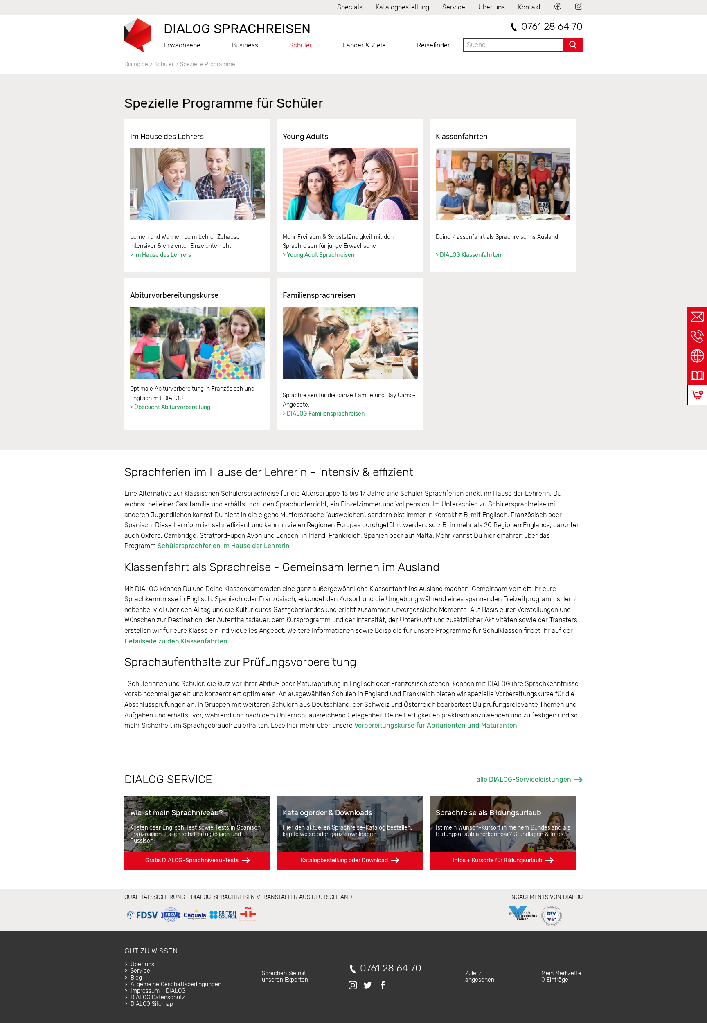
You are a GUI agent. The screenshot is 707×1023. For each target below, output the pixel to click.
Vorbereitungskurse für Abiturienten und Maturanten (435, 725)
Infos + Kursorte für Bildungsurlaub (497, 860)
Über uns (491, 7)
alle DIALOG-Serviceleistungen (524, 779)
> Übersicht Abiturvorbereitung (170, 407)
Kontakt (529, 7)
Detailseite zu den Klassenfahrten (175, 641)
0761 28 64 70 (552, 26)
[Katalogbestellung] (697, 375)
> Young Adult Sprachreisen (318, 255)
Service (453, 7)
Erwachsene (182, 45)
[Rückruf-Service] (697, 336)
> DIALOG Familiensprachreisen (324, 413)
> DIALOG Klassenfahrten (468, 255)
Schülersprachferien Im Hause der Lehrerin (224, 546)
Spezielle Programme (207, 64)
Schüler (300, 45)
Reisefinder (433, 45)
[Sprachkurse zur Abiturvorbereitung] (197, 343)
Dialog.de (136, 64)
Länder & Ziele (364, 45)
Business (245, 45)
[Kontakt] (697, 316)
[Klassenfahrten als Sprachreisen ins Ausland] (503, 184)
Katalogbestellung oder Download (344, 860)
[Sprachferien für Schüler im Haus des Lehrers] (197, 184)
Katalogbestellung (402, 7)
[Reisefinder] (697, 356)
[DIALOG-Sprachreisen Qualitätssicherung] (191, 922)
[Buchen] (697, 395)
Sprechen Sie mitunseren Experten (285, 976)
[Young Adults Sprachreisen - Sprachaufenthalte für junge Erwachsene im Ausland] (350, 184)
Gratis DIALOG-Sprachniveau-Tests (192, 860)
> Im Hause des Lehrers (160, 255)
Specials (350, 7)
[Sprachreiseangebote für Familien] (350, 343)
